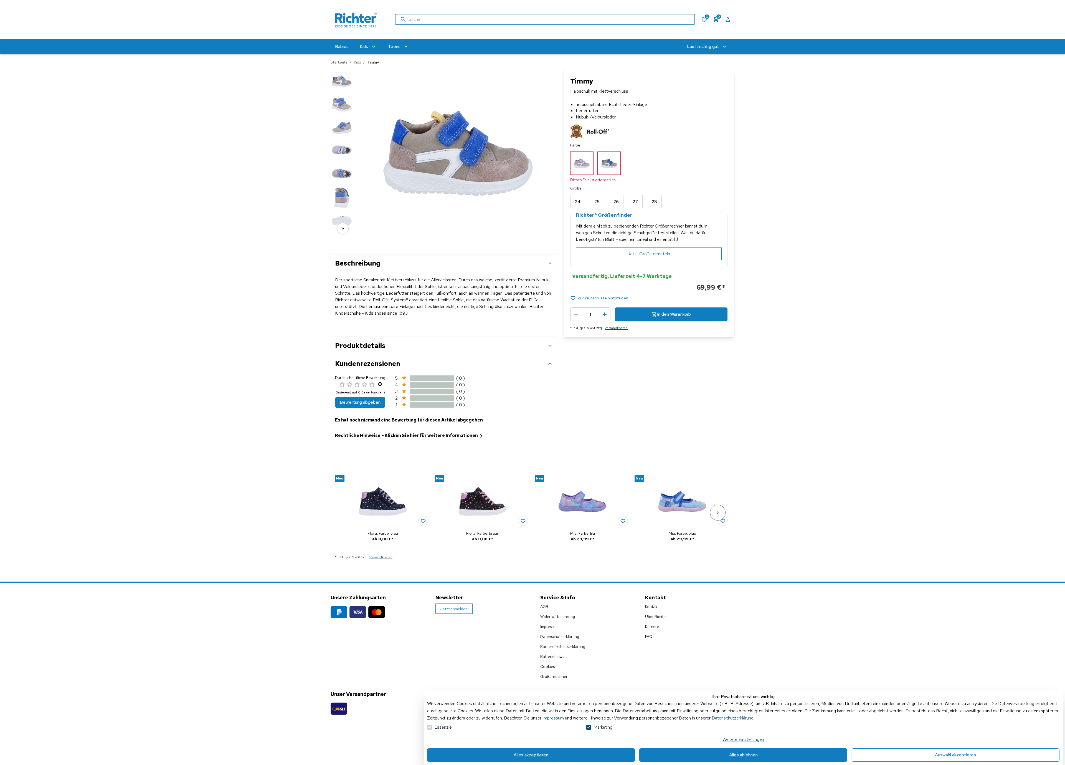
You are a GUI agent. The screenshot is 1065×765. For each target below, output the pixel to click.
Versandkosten (616, 328)
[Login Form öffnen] (727, 19)
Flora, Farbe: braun (482, 533)
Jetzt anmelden (454, 608)
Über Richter (656, 616)
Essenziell (443, 727)
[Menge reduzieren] (576, 314)
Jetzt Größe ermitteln (649, 254)
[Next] (342, 228)
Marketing (603, 727)
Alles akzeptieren (531, 755)
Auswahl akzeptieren (955, 755)
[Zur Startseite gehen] (357, 19)
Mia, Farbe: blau (682, 533)
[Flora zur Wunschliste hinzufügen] (423, 521)
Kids (357, 62)
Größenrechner (553, 676)
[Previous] (342, 77)
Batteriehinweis (553, 656)
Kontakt (652, 606)
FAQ (649, 636)
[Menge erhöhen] (604, 314)
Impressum (553, 718)
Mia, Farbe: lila (582, 533)
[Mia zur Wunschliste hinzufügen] (623, 521)
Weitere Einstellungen (743, 739)
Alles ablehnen (743, 755)
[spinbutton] (590, 314)
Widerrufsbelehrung (557, 616)
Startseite (339, 62)
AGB (544, 606)
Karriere (652, 626)
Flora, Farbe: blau (383, 533)
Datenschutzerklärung (733, 718)
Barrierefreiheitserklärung (562, 646)
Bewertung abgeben (360, 402)
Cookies (547, 666)
